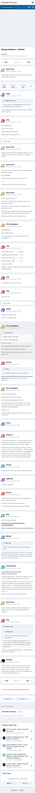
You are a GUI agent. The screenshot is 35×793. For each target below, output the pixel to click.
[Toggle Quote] (4, 100)
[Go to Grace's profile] (3, 424)
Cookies (21, 790)
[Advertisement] (17, 27)
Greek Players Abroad (20, 56)
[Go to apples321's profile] (3, 480)
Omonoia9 (9, 750)
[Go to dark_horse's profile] (3, 70)
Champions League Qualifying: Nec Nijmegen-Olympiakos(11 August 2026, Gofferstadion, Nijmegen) (17, 756)
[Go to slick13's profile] (3, 310)
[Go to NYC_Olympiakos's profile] (3, 225)
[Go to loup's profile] (3, 121)
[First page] (2, 62)
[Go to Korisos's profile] (3, 363)
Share (9, 699)
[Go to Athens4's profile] (3, 661)
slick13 (5, 54)
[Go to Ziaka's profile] (3, 95)
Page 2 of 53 (17, 62)
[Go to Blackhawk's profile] (4, 730)
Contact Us (14, 790)
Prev (5, 62)
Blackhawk (9, 733)
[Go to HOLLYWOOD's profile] (3, 567)
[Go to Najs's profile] (3, 515)
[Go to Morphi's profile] (3, 537)
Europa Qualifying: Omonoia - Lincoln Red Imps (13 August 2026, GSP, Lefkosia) (16, 746)
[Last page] (32, 62)
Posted (13, 71)
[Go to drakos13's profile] (3, 436)
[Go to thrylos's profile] (3, 466)
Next (29, 62)
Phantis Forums (9, 2)
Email (10, 783)
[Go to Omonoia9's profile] (4, 745)
